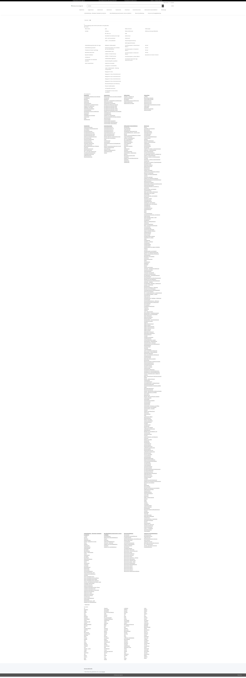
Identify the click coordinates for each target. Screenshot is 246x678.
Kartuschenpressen (148, 259)
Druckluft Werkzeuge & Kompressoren (152, 469)
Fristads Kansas (87, 628)
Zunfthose (86, 564)
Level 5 (125, 623)
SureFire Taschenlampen (149, 152)
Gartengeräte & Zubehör (149, 400)
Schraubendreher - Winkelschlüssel (151, 383)
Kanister (146, 435)
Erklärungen (147, 28)
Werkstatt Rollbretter (148, 353)
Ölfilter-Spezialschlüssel (149, 327)
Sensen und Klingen (148, 420)
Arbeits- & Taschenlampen (149, 142)
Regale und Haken (148, 439)
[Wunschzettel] (169, 6)
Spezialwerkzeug (147, 200)
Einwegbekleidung (148, 547)
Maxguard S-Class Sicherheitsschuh (112, 78)
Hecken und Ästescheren (149, 411)
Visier (85, 118)
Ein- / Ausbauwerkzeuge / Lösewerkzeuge (153, 292)
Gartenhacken (147, 403)
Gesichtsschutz (107, 118)
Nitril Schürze (147, 540)
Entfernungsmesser (148, 527)
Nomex (105, 632)
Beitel (145, 212)
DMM (85, 611)
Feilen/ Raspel (147, 235)
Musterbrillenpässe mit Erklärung (112, 83)
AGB (126, 33)
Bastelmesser (147, 167)
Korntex (145, 617)
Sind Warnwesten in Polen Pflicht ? (132, 56)
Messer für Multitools (148, 173)
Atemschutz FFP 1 (148, 100)
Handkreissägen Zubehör (149, 236)
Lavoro (85, 620)
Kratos (125, 619)
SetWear (146, 642)
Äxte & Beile (146, 393)
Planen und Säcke (148, 419)
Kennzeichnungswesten (129, 543)
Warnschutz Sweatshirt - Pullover (131, 557)
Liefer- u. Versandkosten (110, 40)
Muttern (146, 498)
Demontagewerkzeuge (149, 362)
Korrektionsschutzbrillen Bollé (110, 106)
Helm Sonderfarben (89, 63)
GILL (85, 613)
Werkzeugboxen (147, 445)
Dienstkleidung (107, 536)
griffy (105, 613)
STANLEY (86, 646)
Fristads (125, 655)
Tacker (145, 387)
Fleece (85, 543)
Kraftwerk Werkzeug (108, 619)
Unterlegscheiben (148, 505)
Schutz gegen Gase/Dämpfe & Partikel (152, 104)
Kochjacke (106, 540)
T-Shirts (85, 536)
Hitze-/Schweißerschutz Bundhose (91, 578)
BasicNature (146, 629)
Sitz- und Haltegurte (128, 139)
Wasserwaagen (147, 523)
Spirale (145, 644)
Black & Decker (147, 627)
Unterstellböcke (147, 465)
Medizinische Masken (148, 108)
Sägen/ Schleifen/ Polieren (149, 231)
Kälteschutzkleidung (88, 586)
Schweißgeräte (147, 206)
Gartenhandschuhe (88, 142)
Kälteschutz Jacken (88, 592)
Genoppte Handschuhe (89, 143)
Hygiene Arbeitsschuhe (109, 147)
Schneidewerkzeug (148, 381)
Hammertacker (147, 368)
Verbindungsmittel (128, 151)
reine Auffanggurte (128, 136)
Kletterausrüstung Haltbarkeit (151, 31)
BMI (85, 627)
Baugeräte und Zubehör (149, 256)
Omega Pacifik (87, 633)
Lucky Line (146, 623)
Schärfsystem (147, 380)
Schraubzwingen (147, 228)
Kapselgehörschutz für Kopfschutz (91, 111)
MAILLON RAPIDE (87, 624)
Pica (125, 635)
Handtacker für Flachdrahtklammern (152, 372)
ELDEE (85, 612)
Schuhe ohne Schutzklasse (109, 138)
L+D (105, 656)
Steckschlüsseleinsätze (149, 384)
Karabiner (126, 144)
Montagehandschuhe (88, 148)
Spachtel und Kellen (148, 270)
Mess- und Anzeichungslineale (150, 225)
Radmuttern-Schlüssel (149, 332)
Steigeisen (126, 159)
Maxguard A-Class (109, 71)
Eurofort (126, 612)
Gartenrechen (147, 404)
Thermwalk (146, 648)
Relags (105, 639)
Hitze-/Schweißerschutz (89, 576)
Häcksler (146, 410)
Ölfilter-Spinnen (147, 329)
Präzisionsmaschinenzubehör (150, 461)
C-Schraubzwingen (148, 213)
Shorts (85, 561)
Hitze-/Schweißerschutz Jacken (90, 579)
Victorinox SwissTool (108, 651)
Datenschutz (127, 35)
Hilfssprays (146, 412)
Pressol (85, 638)
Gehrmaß (146, 513)
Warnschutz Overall (128, 565)
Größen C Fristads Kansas (110, 56)
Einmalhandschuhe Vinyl (89, 135)
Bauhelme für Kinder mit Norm (151, 54)
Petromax (86, 635)
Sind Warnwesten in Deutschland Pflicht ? (132, 46)
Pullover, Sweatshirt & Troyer (90, 541)
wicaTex (145, 652)
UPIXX (85, 651)
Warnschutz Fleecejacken (129, 559)
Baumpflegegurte (127, 140)
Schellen (146, 502)
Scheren (146, 175)
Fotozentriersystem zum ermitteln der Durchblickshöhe (112, 48)
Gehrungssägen (147, 218)
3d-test (146, 45)
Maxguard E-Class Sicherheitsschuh (112, 76)
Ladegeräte (146, 309)
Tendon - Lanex (87, 648)
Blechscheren (147, 130)
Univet (125, 650)
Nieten (145, 501)
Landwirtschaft (147, 424)
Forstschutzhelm (87, 103)
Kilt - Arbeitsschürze (148, 544)
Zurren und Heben (148, 454)
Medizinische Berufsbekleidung (111, 537)
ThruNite (146, 158)
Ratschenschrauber (148, 476)
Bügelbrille (106, 99)
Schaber (146, 336)
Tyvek (105, 658)
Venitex (105, 652)
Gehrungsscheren (148, 131)
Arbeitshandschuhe (88, 127)
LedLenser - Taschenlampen (150, 150)
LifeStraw (106, 623)
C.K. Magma (126, 625)
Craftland (126, 608)
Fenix (145, 612)
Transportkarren (147, 443)
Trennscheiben (147, 138)
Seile (125, 147)
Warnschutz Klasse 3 (128, 569)
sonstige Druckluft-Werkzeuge (150, 480)
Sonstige (126, 644)
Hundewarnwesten (128, 548)
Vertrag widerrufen (88, 668)
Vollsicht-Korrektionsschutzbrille (111, 104)
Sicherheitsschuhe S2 (108, 130)
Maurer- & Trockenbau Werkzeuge (151, 253)
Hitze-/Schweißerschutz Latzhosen (91, 580)
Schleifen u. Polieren (148, 241)
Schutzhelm (86, 100)
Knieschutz (86, 604)
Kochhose (106, 545)
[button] (167, 6)
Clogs (105, 139)
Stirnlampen (146, 147)
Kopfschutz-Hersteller (109, 63)
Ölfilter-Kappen (147, 325)
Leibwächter (126, 621)
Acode (105, 655)
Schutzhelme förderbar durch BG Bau (92, 96)
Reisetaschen (147, 442)
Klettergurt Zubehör (128, 142)
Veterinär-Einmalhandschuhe (90, 136)
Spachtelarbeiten (147, 271)
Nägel (145, 500)
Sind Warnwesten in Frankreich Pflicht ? (132, 49)
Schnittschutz (87, 596)
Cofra (145, 608)
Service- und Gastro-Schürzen (150, 545)
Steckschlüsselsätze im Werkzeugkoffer (152, 385)
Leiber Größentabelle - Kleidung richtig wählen (112, 68)
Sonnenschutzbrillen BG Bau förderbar (112, 116)
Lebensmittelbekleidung (109, 541)
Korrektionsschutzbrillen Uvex (110, 107)
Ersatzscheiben (107, 119)
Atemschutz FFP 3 (148, 103)
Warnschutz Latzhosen (129, 555)
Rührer (145, 266)
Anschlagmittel (127, 128)
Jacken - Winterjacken (88, 552)
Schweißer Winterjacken (89, 583)
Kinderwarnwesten (128, 545)
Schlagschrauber (147, 477)
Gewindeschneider (148, 132)
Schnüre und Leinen (148, 267)
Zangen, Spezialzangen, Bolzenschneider (153, 391)
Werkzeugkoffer (147, 449)
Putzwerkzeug (147, 262)
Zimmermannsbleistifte (149, 229)
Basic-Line (126, 629)
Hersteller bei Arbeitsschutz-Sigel (112, 35)
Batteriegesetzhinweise (130, 43)
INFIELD (105, 615)
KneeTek (86, 617)
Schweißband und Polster (89, 115)
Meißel (145, 377)
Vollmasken (146, 107)
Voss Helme (146, 651)
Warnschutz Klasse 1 (128, 567)
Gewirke (85, 544)
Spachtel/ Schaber (148, 198)
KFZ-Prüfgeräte (147, 303)
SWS (105, 647)
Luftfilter (146, 96)
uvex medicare (107, 148)
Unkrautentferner (148, 422)
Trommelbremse (147, 349)
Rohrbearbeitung (147, 334)
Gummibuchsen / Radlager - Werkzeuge (152, 298)
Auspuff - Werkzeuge (148, 284)
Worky (145, 655)
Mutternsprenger (148, 318)
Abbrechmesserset (148, 166)
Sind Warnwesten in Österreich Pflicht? (132, 53)
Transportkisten (147, 455)
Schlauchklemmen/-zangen (150, 340)
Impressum (127, 38)
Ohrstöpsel (126, 99)
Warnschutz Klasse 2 (128, 568)
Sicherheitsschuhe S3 (108, 131)
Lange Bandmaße (148, 515)
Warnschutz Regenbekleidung (130, 564)
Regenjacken (86, 569)
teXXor (125, 648)
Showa (85, 643)
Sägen (145, 239)
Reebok (85, 639)
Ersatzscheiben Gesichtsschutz (110, 122)
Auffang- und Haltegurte (129, 138)
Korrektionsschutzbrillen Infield (111, 108)
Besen (145, 484)
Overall (85, 537)
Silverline (126, 643)
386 (85, 654)
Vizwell (125, 651)
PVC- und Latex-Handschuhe (90, 151)
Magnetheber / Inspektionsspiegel (151, 313)
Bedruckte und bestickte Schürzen (151, 543)
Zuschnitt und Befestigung (149, 274)
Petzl (105, 635)
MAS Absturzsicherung (129, 624)
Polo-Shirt (86, 539)
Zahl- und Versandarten (110, 38)
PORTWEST (146, 636)
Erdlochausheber (147, 397)
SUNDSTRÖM (127, 646)
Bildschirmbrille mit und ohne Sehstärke (112, 96)
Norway (125, 632)
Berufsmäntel (87, 551)
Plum (125, 636)
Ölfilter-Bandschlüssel (149, 323)
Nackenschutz (87, 119)
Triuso (105, 650)
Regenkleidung (87, 567)
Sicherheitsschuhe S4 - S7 (109, 132)
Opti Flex (126, 633)
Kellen (145, 260)
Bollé (105, 625)
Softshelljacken (87, 547)
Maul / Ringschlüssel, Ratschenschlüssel (152, 376)
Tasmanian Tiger (127, 647)
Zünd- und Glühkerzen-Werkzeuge (151, 354)
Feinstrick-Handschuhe (89, 139)
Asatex (105, 659)
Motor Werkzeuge (148, 315)
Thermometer (147, 531)
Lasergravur (87, 57)
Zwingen (146, 139)
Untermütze (86, 116)
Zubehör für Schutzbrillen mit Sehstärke (112, 111)
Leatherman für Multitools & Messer (152, 171)
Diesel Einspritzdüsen (148, 291)
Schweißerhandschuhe (89, 154)
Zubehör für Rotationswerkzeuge (151, 252)
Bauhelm (86, 99)
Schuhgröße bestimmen (110, 88)
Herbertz (86, 629)
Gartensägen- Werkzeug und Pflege (151, 406)
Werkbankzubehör (148, 467)
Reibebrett (146, 263)
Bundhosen (86, 557)
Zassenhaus (146, 654)
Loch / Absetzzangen (148, 311)
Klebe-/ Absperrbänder (149, 497)
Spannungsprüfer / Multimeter (150, 519)
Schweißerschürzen (88, 584)
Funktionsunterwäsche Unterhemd (91, 590)
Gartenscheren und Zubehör (150, 407)
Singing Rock (147, 643)
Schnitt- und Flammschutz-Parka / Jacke (92, 582)
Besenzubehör (147, 486)
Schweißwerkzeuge (148, 208)
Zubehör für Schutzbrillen (109, 115)
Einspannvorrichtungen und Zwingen (152, 214)
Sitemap (107, 31)
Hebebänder (126, 162)
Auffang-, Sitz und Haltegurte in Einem (132, 135)
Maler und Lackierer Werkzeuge (151, 192)
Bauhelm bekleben (89, 54)
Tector (145, 647)
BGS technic (86, 632)
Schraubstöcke (147, 135)
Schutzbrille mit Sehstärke (109, 103)
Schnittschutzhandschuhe (89, 152)
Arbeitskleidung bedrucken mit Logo (93, 45)
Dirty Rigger (106, 609)
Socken (105, 152)
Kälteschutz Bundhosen (89, 591)
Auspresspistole (147, 357)
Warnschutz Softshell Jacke (130, 560)
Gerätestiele (146, 426)
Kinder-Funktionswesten (129, 544)
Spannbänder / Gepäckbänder (150, 341)
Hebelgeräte (126, 161)
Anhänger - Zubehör (148, 282)
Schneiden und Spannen (149, 128)
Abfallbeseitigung (148, 492)
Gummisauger (147, 299)
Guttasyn (106, 628)
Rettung (125, 154)
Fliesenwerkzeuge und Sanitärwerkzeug (152, 179)
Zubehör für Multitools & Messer (151, 178)
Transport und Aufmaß (149, 272)
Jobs (106, 28)
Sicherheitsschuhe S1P (109, 128)
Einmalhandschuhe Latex (89, 134)
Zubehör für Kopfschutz (89, 106)
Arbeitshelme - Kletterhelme (130, 152)
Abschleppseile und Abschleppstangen (152, 278)
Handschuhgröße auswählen (111, 61)
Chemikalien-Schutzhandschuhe (91, 128)
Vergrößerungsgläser (148, 520)
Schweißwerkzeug (148, 201)
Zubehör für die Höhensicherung (131, 158)
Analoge (146, 511)
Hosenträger (86, 599)
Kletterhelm (86, 102)
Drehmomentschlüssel (149, 364)
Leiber (105, 621)
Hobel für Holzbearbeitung (150, 221)
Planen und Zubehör (148, 427)
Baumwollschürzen (148, 536)
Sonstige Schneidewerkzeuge (150, 136)
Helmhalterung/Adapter (89, 108)
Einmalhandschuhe (88, 131)
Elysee (85, 655)
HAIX (125, 613)
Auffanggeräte (127, 130)
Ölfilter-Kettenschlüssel (149, 326)
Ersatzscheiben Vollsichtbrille (110, 123)
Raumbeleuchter (147, 163)
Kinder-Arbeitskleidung (89, 598)
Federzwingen (147, 216)
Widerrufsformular (129, 31)
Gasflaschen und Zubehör (149, 202)
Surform (146, 249)
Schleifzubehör (147, 245)
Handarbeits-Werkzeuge (149, 369)
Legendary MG (87, 621)
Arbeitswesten (87, 548)
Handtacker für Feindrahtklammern (151, 371)
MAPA (105, 624)
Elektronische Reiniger (149, 489)
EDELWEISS (106, 611)
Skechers (86, 644)
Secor (85, 642)
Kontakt (172, 2)
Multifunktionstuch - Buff (89, 600)
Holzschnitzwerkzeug (148, 224)
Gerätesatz (126, 157)
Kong (125, 617)
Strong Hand (106, 646)
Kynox (145, 619)
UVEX (125, 659)
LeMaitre (146, 621)
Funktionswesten (127, 537)
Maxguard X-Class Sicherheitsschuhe (113, 81)
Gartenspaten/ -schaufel (149, 408)
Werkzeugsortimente (148, 389)
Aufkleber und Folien (88, 107)
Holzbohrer (146, 222)
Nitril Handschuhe (88, 150)
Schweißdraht (147, 205)
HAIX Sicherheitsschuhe (109, 135)
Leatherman (106, 620)
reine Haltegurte (127, 143)
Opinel (105, 633)
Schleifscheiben (147, 244)
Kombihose (86, 560)
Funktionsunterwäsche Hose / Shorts (92, 587)
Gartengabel (146, 399)
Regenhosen (86, 568)
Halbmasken (146, 106)
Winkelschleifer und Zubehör (150, 251)
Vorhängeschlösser (148, 466)
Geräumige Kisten (148, 434)
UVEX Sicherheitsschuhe (109, 134)
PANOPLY (146, 633)
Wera (85, 659)
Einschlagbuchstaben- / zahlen (150, 294)
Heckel (145, 628)
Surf (85, 647)
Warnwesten (126, 534)
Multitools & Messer (148, 165)
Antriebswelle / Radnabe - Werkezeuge (152, 283)
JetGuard (86, 616)
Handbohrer (146, 220)
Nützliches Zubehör (128, 146)
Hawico (145, 613)
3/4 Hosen (86, 556)
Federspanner (147, 297)
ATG (105, 654)
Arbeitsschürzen (147, 534)
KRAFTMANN (86, 619)
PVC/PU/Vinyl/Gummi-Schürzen (150, 539)
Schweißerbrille (107, 112)
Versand (103, 671)
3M (124, 656)
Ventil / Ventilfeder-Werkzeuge (150, 350)
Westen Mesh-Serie (128, 540)
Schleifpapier (147, 243)
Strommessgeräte (148, 529)
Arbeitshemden (87, 540)
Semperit (126, 642)
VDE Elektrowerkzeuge (149, 140)
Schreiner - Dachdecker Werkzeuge (151, 268)
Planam (105, 636)
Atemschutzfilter (147, 110)
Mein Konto (166, 2)
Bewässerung (147, 395)
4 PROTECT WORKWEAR (129, 638)
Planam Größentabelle (110, 86)
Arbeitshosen (87, 555)
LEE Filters (146, 620)
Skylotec (105, 644)
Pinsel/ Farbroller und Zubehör (150, 196)
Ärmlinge (86, 575)
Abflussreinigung (147, 181)
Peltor (85, 636)
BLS (105, 627)
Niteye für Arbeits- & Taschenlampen (152, 157)
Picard (145, 635)
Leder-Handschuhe (88, 144)
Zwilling (145, 656)
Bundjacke (86, 549)
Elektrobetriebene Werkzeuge (150, 473)
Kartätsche (146, 257)
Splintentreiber (147, 346)
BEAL (85, 631)
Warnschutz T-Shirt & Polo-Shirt (131, 551)
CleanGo (106, 608)
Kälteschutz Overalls (88, 595)
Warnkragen (126, 547)
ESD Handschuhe (87, 138)
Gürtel (85, 553)
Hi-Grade (106, 629)
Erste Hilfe (146, 494)
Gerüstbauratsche (148, 365)
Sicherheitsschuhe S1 (108, 127)
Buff (125, 627)
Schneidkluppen (147, 134)
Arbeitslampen (147, 144)
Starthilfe (146, 348)
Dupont (125, 611)
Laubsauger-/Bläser (148, 416)
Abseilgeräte (126, 127)
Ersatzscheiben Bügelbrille (110, 120)
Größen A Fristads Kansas (110, 53)
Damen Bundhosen (88, 559)
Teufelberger (107, 648)
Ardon (125, 658)
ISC (124, 615)
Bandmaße (146, 512)
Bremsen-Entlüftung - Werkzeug (151, 287)
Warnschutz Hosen (128, 552)
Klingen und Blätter (148, 170)
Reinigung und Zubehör (149, 482)
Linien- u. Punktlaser (148, 528)
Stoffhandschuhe (87, 155)
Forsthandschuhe (87, 140)
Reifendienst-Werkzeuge (149, 333)
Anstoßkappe (87, 98)
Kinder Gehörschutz (128, 102)
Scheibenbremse (147, 338)
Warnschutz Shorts (128, 556)
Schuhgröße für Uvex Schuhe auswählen (111, 91)
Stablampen (146, 143)
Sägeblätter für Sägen (148, 237)
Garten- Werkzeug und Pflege (150, 392)
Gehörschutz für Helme (129, 103)
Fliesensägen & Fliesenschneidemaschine (153, 183)
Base (85, 658)
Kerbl (145, 616)
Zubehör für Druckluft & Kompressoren (152, 481)
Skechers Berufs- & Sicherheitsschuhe (112, 136)
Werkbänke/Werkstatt (148, 458)
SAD (85, 640)
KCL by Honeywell (108, 617)
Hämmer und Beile (148, 367)
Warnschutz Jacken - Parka (129, 561)
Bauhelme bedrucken (89, 52)
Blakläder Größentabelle (110, 45)
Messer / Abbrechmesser (149, 379)
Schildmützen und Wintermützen (91, 104)
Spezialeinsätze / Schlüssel (150, 342)
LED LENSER (126, 620)
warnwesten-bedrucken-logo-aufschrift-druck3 (131, 59)
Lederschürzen (147, 537)
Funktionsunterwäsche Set (89, 588)
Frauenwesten (127, 541)
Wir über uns (108, 33)
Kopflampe (86, 114)
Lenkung (146, 310)
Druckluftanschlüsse (148, 472)
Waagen (146, 521)
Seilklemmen (127, 148)
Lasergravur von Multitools (111, 65)
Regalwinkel (146, 441)
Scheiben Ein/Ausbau (148, 337)
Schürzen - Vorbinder (108, 543)
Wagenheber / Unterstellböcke (150, 352)
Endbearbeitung (147, 232)
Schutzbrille (106, 98)
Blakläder (146, 625)
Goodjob (126, 628)
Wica (125, 652)
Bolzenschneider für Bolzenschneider (152, 361)
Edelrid (145, 609)
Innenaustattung (87, 110)
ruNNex (145, 639)
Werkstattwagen (147, 457)
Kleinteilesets (147, 508)
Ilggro (85, 615)
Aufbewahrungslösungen (149, 428)
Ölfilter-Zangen (147, 330)
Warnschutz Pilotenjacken (129, 563)
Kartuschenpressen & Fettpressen (151, 302)
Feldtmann (126, 654)
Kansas (105, 616)
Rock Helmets (127, 639)
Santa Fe (126, 640)
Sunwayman (146, 161)
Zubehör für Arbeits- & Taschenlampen (152, 148)
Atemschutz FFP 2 (148, 102)
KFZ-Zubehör (147, 305)
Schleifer (146, 478)
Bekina (105, 631)
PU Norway (106, 638)
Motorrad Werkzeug (148, 317)
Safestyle (106, 640)
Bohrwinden (146, 360)
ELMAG (145, 611)
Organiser (146, 438)
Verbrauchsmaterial (148, 493)
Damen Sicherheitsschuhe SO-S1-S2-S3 (112, 146)
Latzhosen (86, 565)
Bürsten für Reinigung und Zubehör (152, 488)
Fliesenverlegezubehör (149, 185)
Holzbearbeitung (147, 209)
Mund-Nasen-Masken (148, 98)
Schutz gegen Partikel (148, 99)
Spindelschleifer (147, 463)
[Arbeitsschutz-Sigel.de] (77, 5)
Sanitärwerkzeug (147, 190)
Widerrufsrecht (128, 28)
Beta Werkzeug (127, 631)
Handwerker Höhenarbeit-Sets (130, 131)
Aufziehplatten (147, 255)
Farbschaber (146, 194)
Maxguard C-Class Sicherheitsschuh (113, 74)
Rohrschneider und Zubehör (150, 189)
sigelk (105, 643)
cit (84, 608)
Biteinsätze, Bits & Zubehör (150, 358)
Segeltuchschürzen (148, 541)
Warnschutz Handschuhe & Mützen (131, 571)
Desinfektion (86, 130)
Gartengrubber (147, 402)
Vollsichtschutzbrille (108, 102)
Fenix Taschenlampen (148, 151)
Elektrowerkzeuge (148, 474)
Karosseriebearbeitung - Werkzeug (151, 301)
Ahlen (145, 210)
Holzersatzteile (147, 414)
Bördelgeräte (147, 286)
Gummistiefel (107, 142)
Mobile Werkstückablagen (149, 459)
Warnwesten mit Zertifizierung (130, 536)
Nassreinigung (147, 490)
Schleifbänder (147, 240)
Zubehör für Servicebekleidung (110, 544)
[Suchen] (163, 6)
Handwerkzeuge (147, 356)
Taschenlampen (147, 146)
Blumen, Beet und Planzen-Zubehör (151, 396)
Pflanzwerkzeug (147, 418)
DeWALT (126, 609)
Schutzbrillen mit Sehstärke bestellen (91, 60)
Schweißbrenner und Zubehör (150, 204)
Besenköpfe (146, 485)
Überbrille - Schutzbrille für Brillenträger (113, 100)
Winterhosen (86, 563)
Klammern (146, 496)
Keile (145, 415)
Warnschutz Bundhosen (129, 553)
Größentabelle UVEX (109, 51)
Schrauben (146, 504)
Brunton (86, 625)
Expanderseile (147, 295)
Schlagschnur (147, 517)
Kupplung (146, 307)
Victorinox (146, 650)
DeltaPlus (86, 609)
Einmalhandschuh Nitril (89, 132)
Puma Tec (146, 638)
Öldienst (146, 322)
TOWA (85, 650)
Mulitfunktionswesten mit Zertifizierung (132, 539)
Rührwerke (146, 197)
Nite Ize (145, 631)
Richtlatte (146, 264)
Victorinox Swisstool (148, 177)
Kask (125, 616)
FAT (145, 615)
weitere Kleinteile (148, 507)
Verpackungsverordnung (130, 40)
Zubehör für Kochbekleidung (110, 547)
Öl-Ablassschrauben (148, 321)
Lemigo (85, 623)
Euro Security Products (109, 612)
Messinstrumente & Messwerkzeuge (152, 509)
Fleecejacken (86, 545)
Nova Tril (146, 632)
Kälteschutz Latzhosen (89, 594)
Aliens (145, 658)
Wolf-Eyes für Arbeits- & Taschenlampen (152, 162)
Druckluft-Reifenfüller (148, 470)
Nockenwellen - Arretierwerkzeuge (151, 319)
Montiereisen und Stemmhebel (150, 314)
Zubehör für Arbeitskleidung (90, 602)
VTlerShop (86, 652)
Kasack (105, 539)
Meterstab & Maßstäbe (149, 516)
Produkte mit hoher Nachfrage (91, 50)
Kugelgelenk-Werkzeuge (149, 306)
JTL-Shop (243, 675)
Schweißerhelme (107, 114)
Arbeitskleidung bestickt (90, 47)
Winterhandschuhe (88, 157)
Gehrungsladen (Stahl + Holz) (150, 217)
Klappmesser (147, 169)
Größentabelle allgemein (110, 58)
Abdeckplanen (147, 430)
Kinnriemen (86, 112)
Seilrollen (126, 150)
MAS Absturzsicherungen (129, 155)
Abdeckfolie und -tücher (149, 193)
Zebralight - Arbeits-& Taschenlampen (152, 159)
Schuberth (146, 640)
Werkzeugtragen (147, 453)
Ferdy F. (85, 656)
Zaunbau (146, 423)
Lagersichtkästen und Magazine (151, 437)
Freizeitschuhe (107, 140)
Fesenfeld (146, 624)
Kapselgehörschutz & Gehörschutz (131, 100)
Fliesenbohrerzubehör (149, 182)
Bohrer (145, 127)
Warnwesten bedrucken (129, 549)
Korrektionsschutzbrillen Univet (111, 110)
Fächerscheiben (147, 233)
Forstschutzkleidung (88, 571)
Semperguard (107, 642)
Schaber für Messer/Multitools (150, 174)
